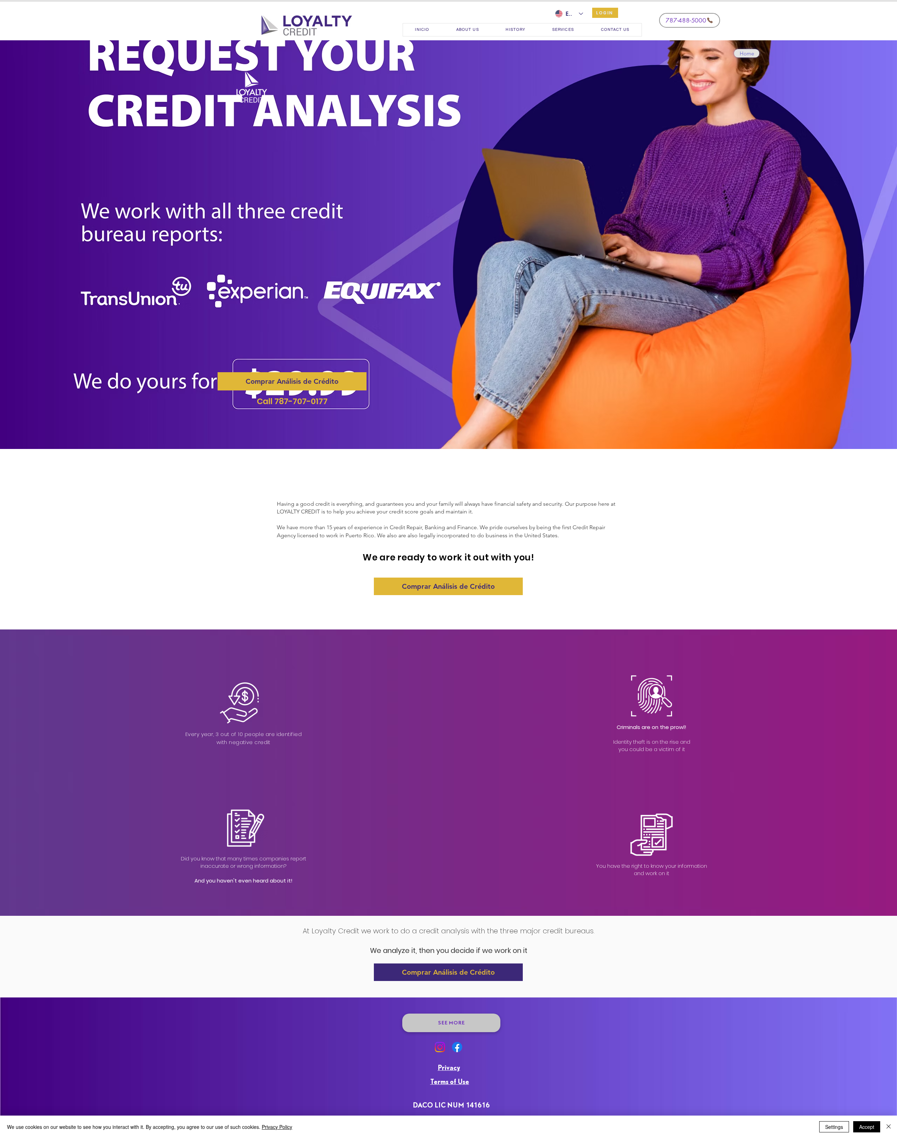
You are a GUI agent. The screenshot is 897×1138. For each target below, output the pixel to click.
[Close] (888, 1126)
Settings (834, 1126)
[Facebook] (457, 1047)
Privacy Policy (277, 1126)
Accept (866, 1126)
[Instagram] (440, 1047)
